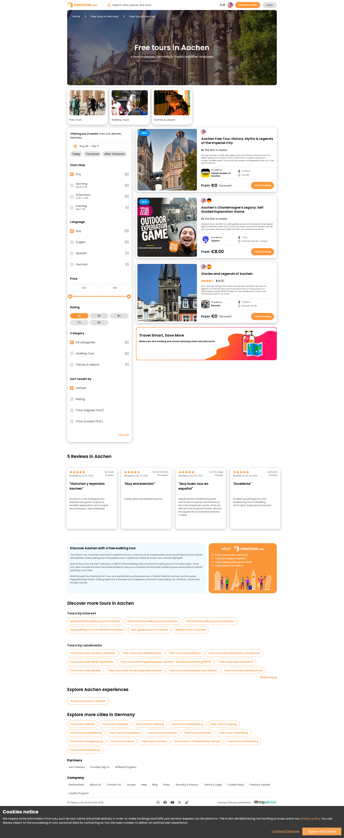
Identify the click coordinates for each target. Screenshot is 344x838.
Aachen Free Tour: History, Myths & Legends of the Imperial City (237, 141)
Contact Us (114, 784)
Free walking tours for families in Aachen (96, 630)
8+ (119, 316)
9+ (99, 316)
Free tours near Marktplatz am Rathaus (234, 653)
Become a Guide (247, 4)
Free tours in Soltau (154, 741)
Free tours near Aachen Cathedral (92, 653)
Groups (131, 784)
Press (166, 784)
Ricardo (215, 305)
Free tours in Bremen (198, 733)
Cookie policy (236, 784)
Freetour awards (260, 784)
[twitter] (179, 802)
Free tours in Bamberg (233, 733)
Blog (155, 784)
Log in (269, 4)
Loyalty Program (79, 793)
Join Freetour (77, 767)
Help (144, 784)
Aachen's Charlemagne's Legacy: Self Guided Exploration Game (232, 210)
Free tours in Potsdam (162, 733)
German (102, 264)
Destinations (76, 784)
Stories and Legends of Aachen (227, 274)
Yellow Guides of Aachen (221, 174)
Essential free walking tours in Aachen (95, 621)
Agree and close (322, 831)
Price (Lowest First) (89, 421)
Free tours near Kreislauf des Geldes (193, 670)
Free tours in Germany (105, 16)
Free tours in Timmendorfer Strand (197, 741)
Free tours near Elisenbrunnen (142, 653)
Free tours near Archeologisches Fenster (135, 670)
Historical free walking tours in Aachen (152, 621)
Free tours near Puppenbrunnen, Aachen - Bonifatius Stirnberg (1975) (166, 662)
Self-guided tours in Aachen (149, 630)
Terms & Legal (213, 784)
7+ (79, 322)
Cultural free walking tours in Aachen (210, 621)
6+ (99, 322)
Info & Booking (262, 185)
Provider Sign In (100, 767)
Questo (215, 241)
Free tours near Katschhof (236, 662)
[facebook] (165, 802)
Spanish (102, 253)
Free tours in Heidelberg (86, 733)
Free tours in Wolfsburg (243, 741)
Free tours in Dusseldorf (124, 733)
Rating (80, 399)
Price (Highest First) (90, 410)
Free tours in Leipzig (224, 724)
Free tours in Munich (115, 724)
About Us (95, 784)
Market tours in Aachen (190, 630)
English (102, 242)
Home (76, 16)
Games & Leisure (102, 364)
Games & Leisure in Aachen (88, 701)
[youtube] (172, 802)
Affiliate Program (125, 767)
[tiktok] (187, 802)
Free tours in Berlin (82, 724)
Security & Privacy (187, 784)
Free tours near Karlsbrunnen (243, 670)
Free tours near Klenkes (85, 670)
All (79, 316)
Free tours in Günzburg (85, 750)
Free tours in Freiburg (150, 724)
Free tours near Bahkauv (185, 653)
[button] (87, 106)
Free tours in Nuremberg (187, 724)
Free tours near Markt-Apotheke (91, 662)
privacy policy (310, 819)
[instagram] (158, 802)
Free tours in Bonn (122, 741)
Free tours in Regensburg (86, 741)
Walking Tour (102, 353)
